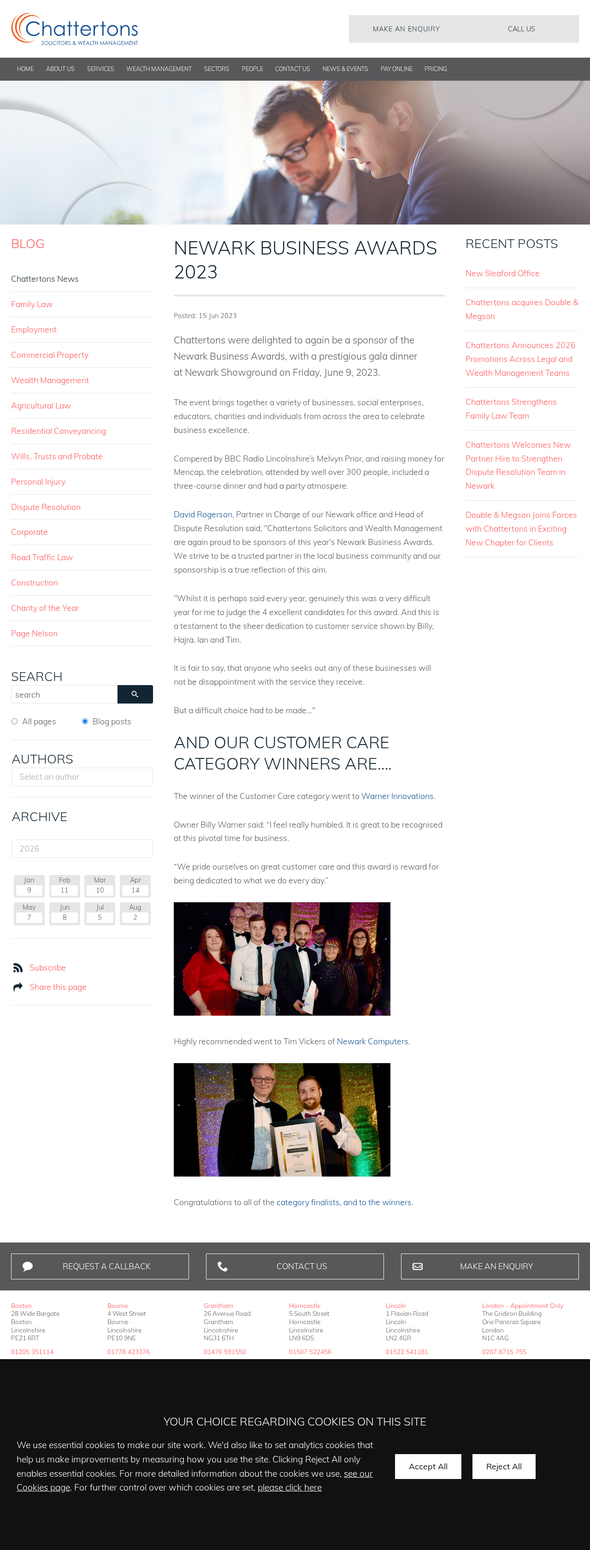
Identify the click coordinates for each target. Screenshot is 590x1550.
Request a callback (107, 1266)
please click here (290, 1487)
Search (37, 676)
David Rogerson (203, 514)
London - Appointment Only (522, 1305)
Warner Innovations (397, 796)
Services (100, 68)
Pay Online (397, 68)
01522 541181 (407, 1351)
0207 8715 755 (504, 1351)
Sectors (217, 68)
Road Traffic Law (42, 557)
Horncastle (304, 1305)
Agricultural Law (41, 405)
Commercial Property (49, 354)
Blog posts (112, 721)
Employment (34, 329)
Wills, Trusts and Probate (57, 456)
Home (25, 68)
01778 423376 (128, 1351)
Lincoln (396, 1305)
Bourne (117, 1305)
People (252, 68)
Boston (21, 1305)
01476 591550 (225, 1351)
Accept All (428, 1466)
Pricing (436, 68)
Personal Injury (38, 481)
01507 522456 (310, 1351)
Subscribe (48, 967)
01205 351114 (32, 1351)
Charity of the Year (45, 608)
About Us (60, 68)
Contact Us (292, 68)
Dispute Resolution (46, 507)
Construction (34, 582)
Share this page (58, 987)
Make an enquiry (406, 29)
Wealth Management (159, 68)
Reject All (504, 1466)
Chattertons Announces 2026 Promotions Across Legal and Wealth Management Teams (521, 359)
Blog (28, 243)
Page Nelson (34, 633)
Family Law (32, 304)
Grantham (218, 1305)
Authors (42, 759)
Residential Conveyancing (58, 431)
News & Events (345, 68)
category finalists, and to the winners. (345, 1202)
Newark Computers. (373, 1041)
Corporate (29, 532)
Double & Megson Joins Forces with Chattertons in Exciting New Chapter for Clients (521, 528)
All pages (39, 721)
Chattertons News (45, 278)
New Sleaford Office (503, 273)
